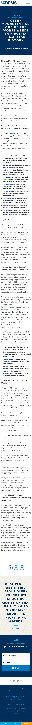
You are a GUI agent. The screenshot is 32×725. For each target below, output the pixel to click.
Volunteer (4, 691)
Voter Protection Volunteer (22, 689)
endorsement (10, 307)
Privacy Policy (11, 704)
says (9, 312)
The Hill (5, 191)
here (16, 550)
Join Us (15, 668)
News (11, 689)
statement (20, 290)
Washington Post (8, 156)
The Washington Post (8, 468)
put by (5, 220)
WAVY (5, 347)
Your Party (4, 689)
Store (10, 691)
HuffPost (6, 170)
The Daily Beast (8, 184)
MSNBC (5, 165)
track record (18, 510)
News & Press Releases (16, 17)
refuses (7, 317)
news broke (13, 133)
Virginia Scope (7, 177)
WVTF (5, 205)
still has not (12, 413)
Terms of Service (20, 704)
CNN (4, 352)
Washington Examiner (10, 359)
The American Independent (12, 210)
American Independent (10, 371)
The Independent (8, 198)
